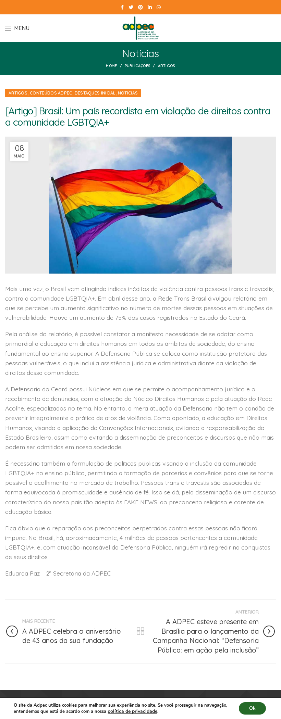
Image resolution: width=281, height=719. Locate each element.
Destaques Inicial (95, 93)
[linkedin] (149, 7)
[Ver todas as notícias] (140, 631)
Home (111, 65)
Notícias (128, 93)
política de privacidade (132, 711)
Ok (252, 708)
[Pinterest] (140, 7)
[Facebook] (122, 7)
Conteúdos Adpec (51, 93)
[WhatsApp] (158, 7)
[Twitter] (131, 7)
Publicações (137, 65)
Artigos (166, 65)
